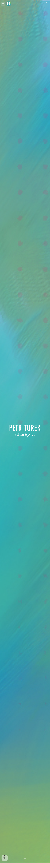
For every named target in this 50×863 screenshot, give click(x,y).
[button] (3, 3)
